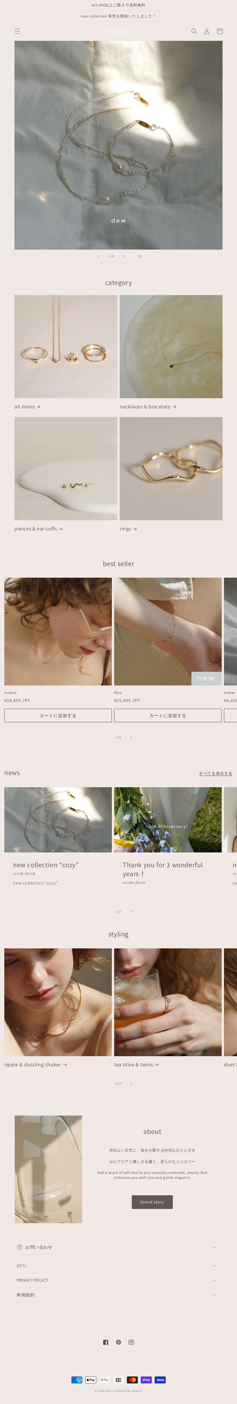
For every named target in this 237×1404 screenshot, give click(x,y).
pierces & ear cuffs (35, 528)
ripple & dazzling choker (32, 1064)
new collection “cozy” (46, 864)
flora (118, 692)
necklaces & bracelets (145, 406)
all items (24, 406)
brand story (152, 1202)
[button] (17, 31)
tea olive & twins (133, 1064)
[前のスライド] (98, 256)
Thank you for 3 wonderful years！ (163, 869)
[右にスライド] (131, 737)
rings (125, 528)
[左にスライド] (105, 737)
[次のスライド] (124, 256)
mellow (10, 692)
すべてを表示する (216, 773)
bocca (109, 1391)
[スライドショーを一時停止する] (138, 256)
